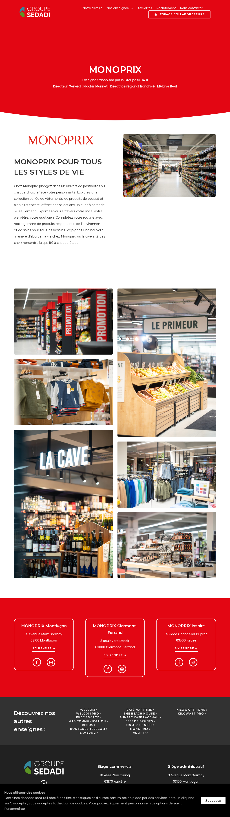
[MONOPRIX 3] (63, 322)
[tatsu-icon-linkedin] (44, 783)
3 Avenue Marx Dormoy (186, 775)
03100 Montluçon (186, 781)
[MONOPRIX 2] (63, 392)
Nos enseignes (118, 8)
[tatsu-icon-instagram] (193, 662)
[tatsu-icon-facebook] (38, 662)
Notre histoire (92, 8)
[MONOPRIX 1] (167, 475)
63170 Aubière (115, 781)
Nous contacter (191, 8)
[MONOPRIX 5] (167, 545)
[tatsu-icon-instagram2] (51, 662)
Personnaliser (14, 808)
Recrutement (166, 8)
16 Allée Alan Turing (115, 775)
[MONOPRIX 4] (167, 363)
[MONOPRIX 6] (63, 504)
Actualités (145, 8)
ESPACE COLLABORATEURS (182, 14)
